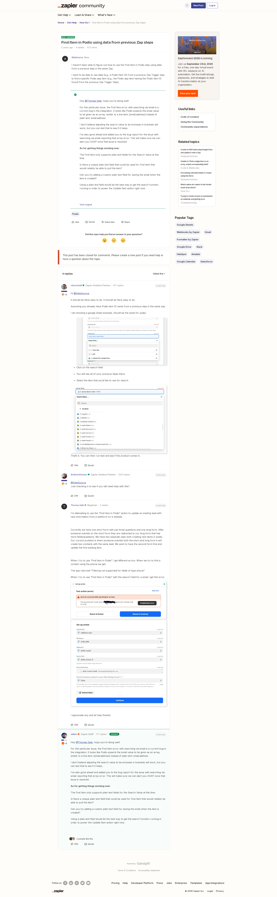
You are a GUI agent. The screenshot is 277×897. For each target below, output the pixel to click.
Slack (199, 246)
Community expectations (194, 126)
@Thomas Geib (93, 100)
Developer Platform (142, 883)
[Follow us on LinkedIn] (71, 883)
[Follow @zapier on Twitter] (82, 883)
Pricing (115, 883)
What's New (105, 14)
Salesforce (207, 261)
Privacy (220, 891)
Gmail (208, 232)
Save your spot (188, 93)
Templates (196, 883)
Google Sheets (185, 224)
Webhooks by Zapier (188, 232)
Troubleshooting (189, 202)
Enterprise (181, 883)
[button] (198, 5)
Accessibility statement (149, 870)
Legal (210, 891)
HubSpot (181, 254)
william (74, 734)
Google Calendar (186, 261)
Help (125, 883)
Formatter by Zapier (188, 239)
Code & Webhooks (190, 168)
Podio (75, 214)
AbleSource (77, 57)
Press (160, 883)
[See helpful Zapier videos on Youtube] (88, 883)
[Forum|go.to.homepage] (82, 5)
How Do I (84, 22)
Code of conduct (190, 116)
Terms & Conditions (126, 870)
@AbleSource (81, 293)
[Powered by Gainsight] (138, 864)
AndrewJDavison (79, 474)
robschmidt (76, 285)
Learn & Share (83, 14)
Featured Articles (189, 156)
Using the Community (192, 121)
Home (61, 22)
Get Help (63, 14)
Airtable (195, 254)
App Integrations (214, 883)
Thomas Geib (77, 505)
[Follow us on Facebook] (65, 883)
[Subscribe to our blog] (77, 883)
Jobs (169, 883)
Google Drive (184, 246)
